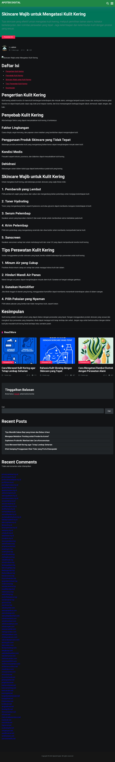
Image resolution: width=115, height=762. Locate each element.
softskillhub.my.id (8, 512)
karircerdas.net (7, 690)
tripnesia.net (6, 725)
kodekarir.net (7, 704)
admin (13, 47)
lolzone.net (6, 714)
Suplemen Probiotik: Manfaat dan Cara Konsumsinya (27, 440)
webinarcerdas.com (9, 658)
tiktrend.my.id (7, 525)
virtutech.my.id (7, 533)
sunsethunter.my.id (9, 514)
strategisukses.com (9, 637)
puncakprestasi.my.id (10, 485)
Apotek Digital (11, 2)
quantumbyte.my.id (9, 488)
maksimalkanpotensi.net (11, 717)
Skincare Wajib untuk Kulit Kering (18, 80)
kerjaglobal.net (7, 698)
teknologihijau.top (8, 568)
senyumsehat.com (9, 629)
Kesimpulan (10, 88)
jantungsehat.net (8, 680)
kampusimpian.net (9, 685)
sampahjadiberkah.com (11, 616)
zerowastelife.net (8, 739)
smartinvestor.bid (8, 546)
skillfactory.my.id (8, 509)
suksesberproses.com (10, 640)
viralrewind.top (7, 584)
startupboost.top (8, 557)
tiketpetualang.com (9, 648)
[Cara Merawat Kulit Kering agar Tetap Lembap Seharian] (19, 351)
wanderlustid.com (8, 656)
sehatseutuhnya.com (10, 624)
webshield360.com (9, 661)
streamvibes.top (8, 562)
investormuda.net (8, 677)
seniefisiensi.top (8, 544)
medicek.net (6, 720)
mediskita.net (7, 722)
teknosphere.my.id (9, 522)
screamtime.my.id (8, 501)
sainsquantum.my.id (9, 496)
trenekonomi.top (8, 576)
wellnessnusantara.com (11, 664)
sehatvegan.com (8, 626)
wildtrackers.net (8, 736)
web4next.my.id (8, 536)
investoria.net (7, 674)
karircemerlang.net (9, 688)
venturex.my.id (7, 530)
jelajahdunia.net (7, 682)
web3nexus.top (8, 592)
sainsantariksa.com (9, 610)
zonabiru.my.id (7, 538)
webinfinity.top (7, 594)
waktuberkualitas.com (10, 653)
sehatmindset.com (9, 621)
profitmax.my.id (7, 482)
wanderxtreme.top (9, 586)
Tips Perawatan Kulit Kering (16, 84)
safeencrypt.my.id (8, 493)
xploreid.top (6, 602)
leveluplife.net (7, 709)
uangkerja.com (7, 650)
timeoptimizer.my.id (9, 528)
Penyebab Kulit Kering (14, 75)
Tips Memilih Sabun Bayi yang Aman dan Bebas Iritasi (27, 432)
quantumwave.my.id (9, 490)
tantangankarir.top (8, 565)
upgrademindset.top (9, 581)
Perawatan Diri (8, 37)
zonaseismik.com (8, 672)
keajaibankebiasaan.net (11, 696)
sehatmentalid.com (9, 618)
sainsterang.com (8, 613)
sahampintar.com (8, 608)
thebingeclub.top (8, 570)
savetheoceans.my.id (10, 498)
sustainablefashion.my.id (11, 517)
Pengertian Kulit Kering (15, 71)
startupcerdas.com (9, 632)
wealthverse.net (8, 733)
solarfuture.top (7, 552)
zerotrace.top (7, 605)
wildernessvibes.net (10, 666)
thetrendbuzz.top (8, 573)
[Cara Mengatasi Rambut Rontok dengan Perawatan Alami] (95, 351)
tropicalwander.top (9, 578)
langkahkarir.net (8, 706)
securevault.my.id (8, 504)
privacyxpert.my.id (9, 477)
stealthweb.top (7, 560)
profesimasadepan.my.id (11, 480)
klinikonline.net (7, 701)
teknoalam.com (7, 645)
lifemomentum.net (9, 712)
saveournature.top (9, 541)
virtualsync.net (7, 731)
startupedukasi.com (9, 634)
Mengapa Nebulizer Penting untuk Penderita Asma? (27, 436)
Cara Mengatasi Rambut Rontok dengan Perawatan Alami (95, 369)
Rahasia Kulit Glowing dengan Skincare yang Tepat (56, 369)
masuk (16, 394)
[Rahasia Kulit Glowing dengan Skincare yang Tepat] (57, 351)
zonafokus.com (8, 669)
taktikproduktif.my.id (9, 520)
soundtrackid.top (8, 554)
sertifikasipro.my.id (9, 506)
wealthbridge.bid (8, 589)
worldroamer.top (8, 600)
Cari (3, 407)
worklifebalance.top (9, 597)
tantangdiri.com (8, 642)
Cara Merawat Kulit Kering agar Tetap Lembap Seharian (18, 369)
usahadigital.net (8, 728)
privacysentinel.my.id (10, 474)
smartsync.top (7, 549)
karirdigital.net (7, 693)
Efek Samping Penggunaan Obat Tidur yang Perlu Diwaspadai (31, 449)
